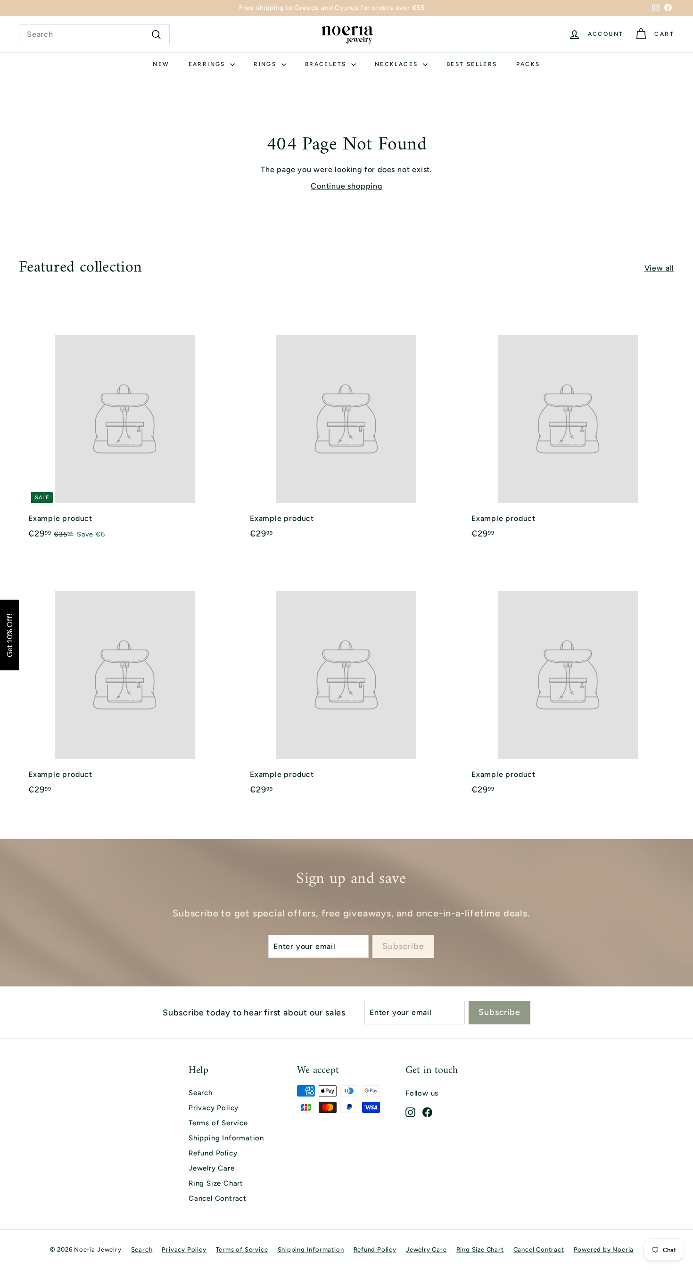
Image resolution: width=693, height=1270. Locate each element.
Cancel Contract (218, 1198)
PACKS (528, 64)
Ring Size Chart (216, 1183)
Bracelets (327, 64)
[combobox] (94, 34)
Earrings (208, 64)
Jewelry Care (212, 1168)
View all (659, 268)
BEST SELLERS (471, 64)
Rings (266, 64)
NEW (161, 64)
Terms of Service (218, 1123)
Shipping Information (226, 1138)
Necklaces (398, 64)
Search (201, 1093)
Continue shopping (346, 185)
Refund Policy (213, 1153)
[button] (9, 635)
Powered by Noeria (604, 1249)
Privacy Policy (214, 1108)
